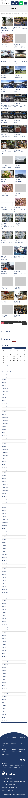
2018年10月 (5, 630)
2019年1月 (4, 621)
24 (15, 321)
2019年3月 (4, 615)
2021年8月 (4, 531)
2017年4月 (4, 682)
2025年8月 (4, 397)
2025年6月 (4, 403)
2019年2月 (4, 618)
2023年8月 (4, 461)
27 (24, 321)
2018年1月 (4, 656)
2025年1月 (4, 414)
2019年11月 (5, 592)
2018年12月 (5, 624)
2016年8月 (4, 702)
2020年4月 (4, 577)
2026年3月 (4, 379)
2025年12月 (5, 388)
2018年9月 (4, 632)
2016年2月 (4, 717)
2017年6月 (4, 676)
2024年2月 (4, 443)
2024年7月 (4, 432)
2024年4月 (4, 438)
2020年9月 (4, 563)
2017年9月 (4, 667)
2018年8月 (4, 635)
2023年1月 (4, 481)
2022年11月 (5, 487)
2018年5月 (4, 644)
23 (12, 321)
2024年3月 (4, 441)
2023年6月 (4, 467)
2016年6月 (4, 708)
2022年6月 (4, 502)
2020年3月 (4, 580)
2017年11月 (5, 662)
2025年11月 (5, 391)
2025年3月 (4, 411)
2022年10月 (5, 490)
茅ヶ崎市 (5, 765)
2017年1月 (4, 688)
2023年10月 (5, 455)
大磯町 (4, 768)
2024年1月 (4, 446)
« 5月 (7, 365)
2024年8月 (4, 429)
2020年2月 (4, 583)
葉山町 (23, 765)
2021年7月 (4, 534)
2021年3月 (4, 545)
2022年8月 (4, 496)
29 (5, 323)
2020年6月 (4, 571)
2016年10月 (5, 696)
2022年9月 (4, 493)
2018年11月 (5, 627)
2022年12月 (5, 484)
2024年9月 (4, 426)
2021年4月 (4, 542)
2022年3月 (4, 510)
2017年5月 (4, 679)
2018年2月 (4, 653)
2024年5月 (4, 435)
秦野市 (15, 768)
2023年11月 (5, 452)
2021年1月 (4, 551)
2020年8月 (4, 566)
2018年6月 (4, 641)
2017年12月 (5, 659)
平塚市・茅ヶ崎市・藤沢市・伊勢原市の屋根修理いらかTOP (12, 13)
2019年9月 (4, 598)
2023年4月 (4, 472)
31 (11, 323)
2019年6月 (4, 606)
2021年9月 (4, 528)
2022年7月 (4, 499)
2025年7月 (4, 400)
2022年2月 (4, 513)
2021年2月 (4, 548)
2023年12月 (5, 449)
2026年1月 (4, 385)
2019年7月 (4, 603)
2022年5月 (4, 505)
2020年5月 (4, 574)
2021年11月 (5, 522)
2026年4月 (4, 377)
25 (18, 321)
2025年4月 (4, 409)
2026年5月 (4, 374)
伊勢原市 (17, 765)
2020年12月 (5, 554)
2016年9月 (4, 699)
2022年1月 (4, 516)
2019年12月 (5, 589)
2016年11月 (5, 694)
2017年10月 (5, 664)
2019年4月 (4, 612)
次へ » (24, 323)
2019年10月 (5, 595)
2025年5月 (4, 406)
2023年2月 (4, 478)
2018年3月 (4, 650)
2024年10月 (5, 423)
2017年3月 (4, 685)
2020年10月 (5, 560)
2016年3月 (4, 714)
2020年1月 (4, 586)
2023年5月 (4, 470)
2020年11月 (5, 557)
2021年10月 (5, 525)
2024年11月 (5, 420)
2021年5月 (4, 539)
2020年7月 (4, 568)
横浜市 (10, 768)
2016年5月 (4, 711)
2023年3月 (4, 475)
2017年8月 (4, 670)
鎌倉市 (20, 768)
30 (8, 323)
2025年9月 (4, 394)
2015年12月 (5, 720)
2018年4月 (4, 647)
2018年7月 (4, 638)
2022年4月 (4, 507)
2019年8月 (4, 600)
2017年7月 (4, 673)
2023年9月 (4, 458)
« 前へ (3, 321)
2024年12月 (5, 417)
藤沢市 (11, 765)
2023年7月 (4, 464)
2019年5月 (4, 609)
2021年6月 (4, 537)
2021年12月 (5, 519)
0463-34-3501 (10, 784)
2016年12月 (5, 691)
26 (21, 321)
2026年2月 (4, 382)
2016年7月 (4, 705)
